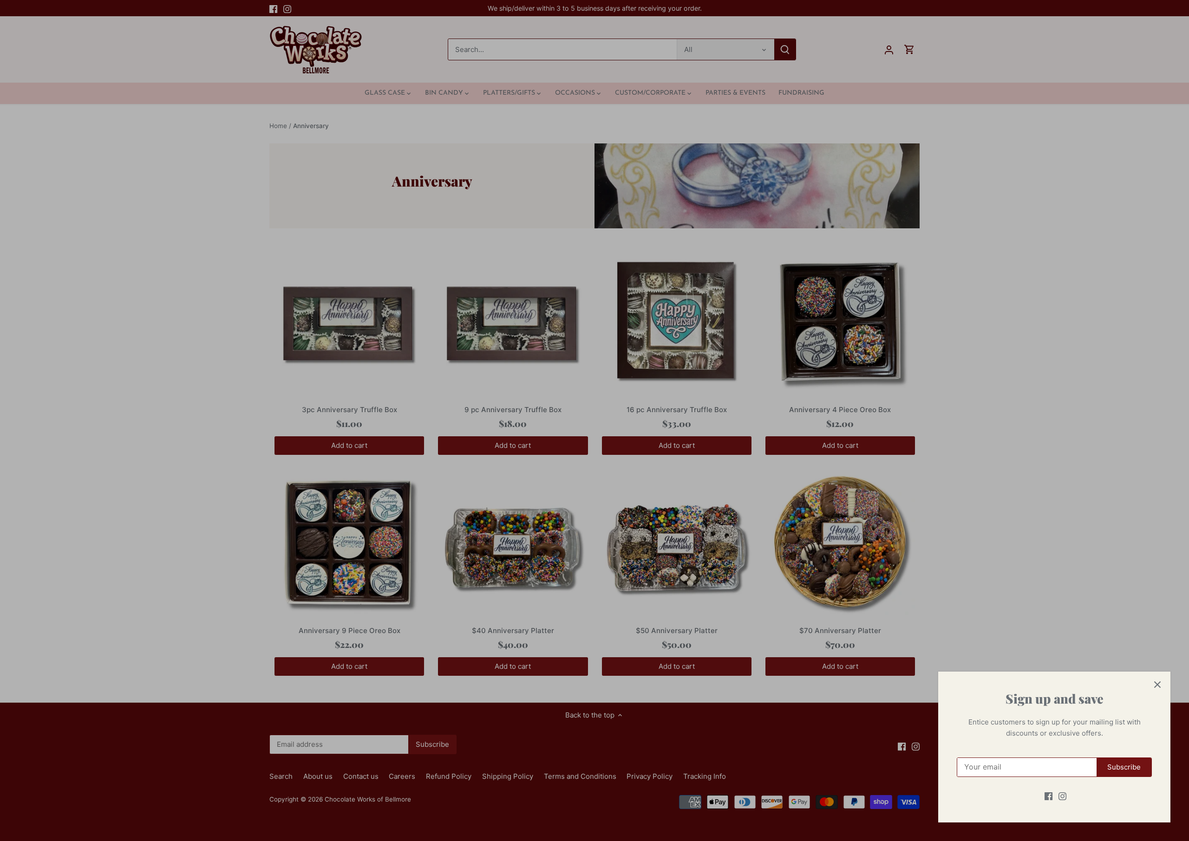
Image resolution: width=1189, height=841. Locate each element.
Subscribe (1124, 767)
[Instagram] (1062, 796)
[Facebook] (1048, 796)
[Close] (1157, 684)
